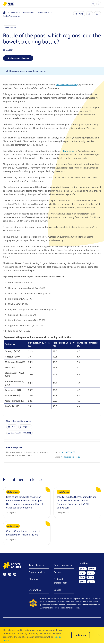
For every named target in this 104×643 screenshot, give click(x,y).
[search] (93, 4)
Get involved (60, 572)
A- (90, 13)
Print (81, 13)
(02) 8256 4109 (68, 452)
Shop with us (35, 589)
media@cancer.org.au (70, 457)
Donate (57, 589)
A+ (97, 13)
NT (83, 573)
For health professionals (60, 581)
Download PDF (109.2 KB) (21, 433)
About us (33, 579)
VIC (83, 582)
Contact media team (19, 58)
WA (92, 582)
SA (83, 577)
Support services (37, 572)
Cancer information (63, 565)
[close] (99, 635)
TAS (91, 577)
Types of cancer (36, 565)
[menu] (98, 4)
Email (13, 427)
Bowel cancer (69, 150)
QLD (92, 573)
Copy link (26, 427)
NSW (93, 569)
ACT (83, 569)
